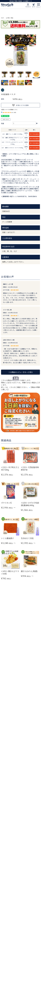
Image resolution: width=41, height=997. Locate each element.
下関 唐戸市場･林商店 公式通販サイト (20, 1)
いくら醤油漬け (7, 538)
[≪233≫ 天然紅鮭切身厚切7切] (30, 455)
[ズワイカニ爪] (10, 491)
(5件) (15, 112)
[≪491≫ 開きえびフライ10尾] (10, 559)
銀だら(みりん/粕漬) (29, 571)
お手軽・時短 (9, 18)
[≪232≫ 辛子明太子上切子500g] (10, 455)
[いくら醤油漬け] (10, 526)
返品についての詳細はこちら (9, 109)
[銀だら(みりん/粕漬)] (30, 559)
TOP (2, 18)
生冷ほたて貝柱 (27, 538)
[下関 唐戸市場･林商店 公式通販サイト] (7, 6)
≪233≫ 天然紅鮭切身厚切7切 (30, 468)
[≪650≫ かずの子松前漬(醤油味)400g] (30, 491)
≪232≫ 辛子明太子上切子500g (10, 468)
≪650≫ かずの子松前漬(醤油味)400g (30, 504)
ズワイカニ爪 (6, 502)
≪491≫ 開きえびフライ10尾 (10, 572)
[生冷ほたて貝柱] (30, 526)
